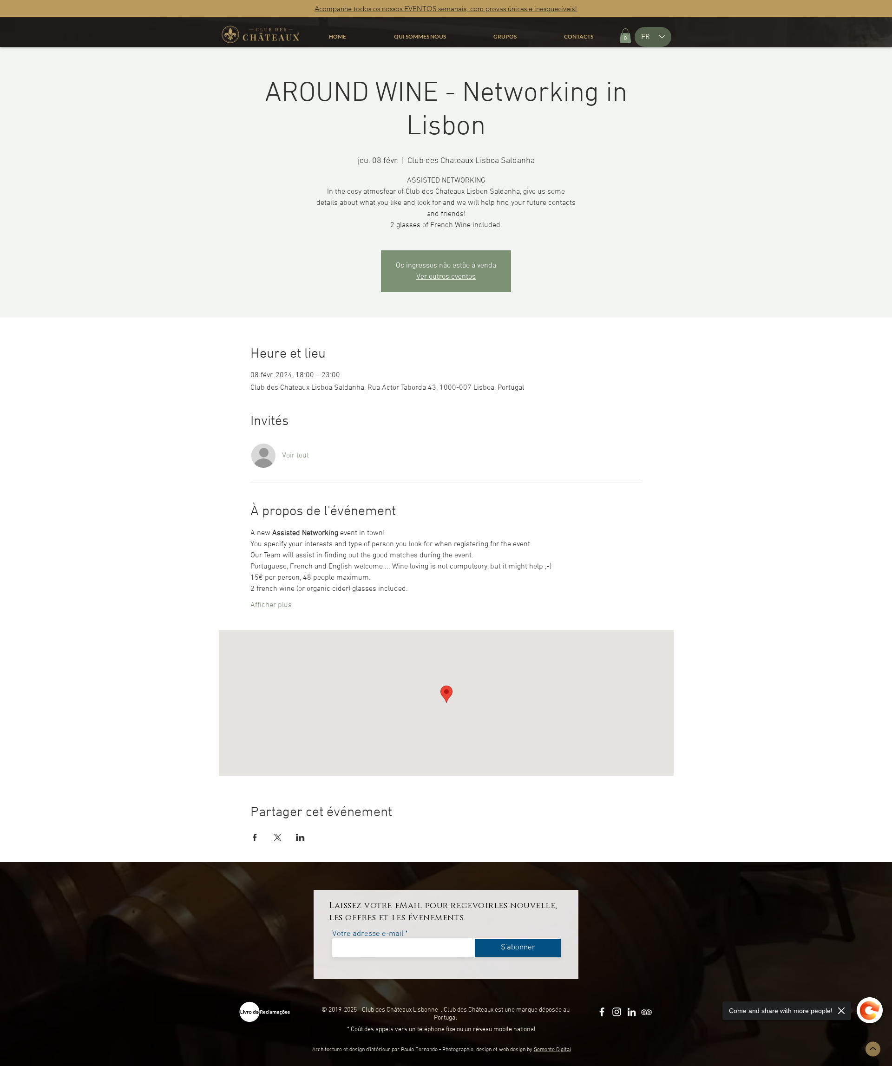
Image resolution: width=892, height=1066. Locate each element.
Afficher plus (271, 605)
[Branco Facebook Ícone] (602, 1012)
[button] (625, 35)
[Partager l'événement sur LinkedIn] (300, 837)
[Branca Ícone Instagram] (617, 1012)
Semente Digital (552, 1049)
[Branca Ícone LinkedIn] (631, 1012)
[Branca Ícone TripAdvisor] (646, 1012)
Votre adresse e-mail (367, 934)
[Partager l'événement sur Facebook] (254, 837)
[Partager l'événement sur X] (277, 837)
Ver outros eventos (446, 276)
